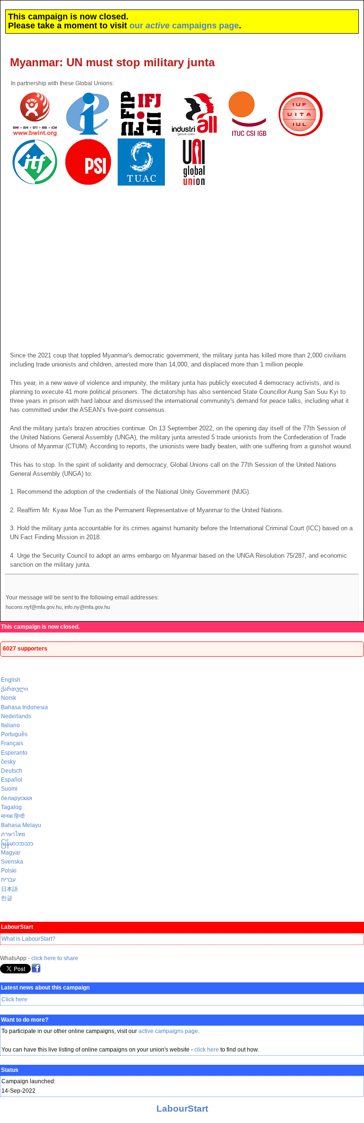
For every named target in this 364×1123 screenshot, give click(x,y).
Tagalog (11, 807)
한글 (6, 898)
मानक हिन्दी (13, 816)
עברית (8, 879)
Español (11, 779)
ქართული (14, 689)
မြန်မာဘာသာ (17, 843)
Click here (14, 999)
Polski (9, 870)
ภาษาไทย (13, 834)
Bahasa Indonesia (24, 707)
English (10, 680)
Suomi (9, 788)
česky (8, 761)
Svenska (12, 861)
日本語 (9, 889)
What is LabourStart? (28, 939)
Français (12, 743)
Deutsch (11, 770)
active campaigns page (168, 1031)
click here (206, 1049)
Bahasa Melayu (21, 825)
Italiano (10, 725)
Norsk (8, 698)
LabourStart (182, 1109)
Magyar (10, 852)
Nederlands (16, 716)
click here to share (54, 958)
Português (14, 734)
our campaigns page (184, 25)
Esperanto (14, 752)
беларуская (16, 798)
